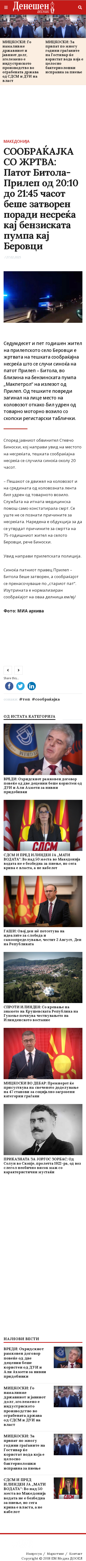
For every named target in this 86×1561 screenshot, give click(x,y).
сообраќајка (47, 699)
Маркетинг (55, 1554)
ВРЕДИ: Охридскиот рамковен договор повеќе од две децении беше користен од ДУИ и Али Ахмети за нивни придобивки (43, 785)
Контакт (75, 1554)
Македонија (17, 141)
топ (26, 699)
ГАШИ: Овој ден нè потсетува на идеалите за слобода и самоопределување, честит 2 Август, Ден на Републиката (42, 937)
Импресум (34, 1554)
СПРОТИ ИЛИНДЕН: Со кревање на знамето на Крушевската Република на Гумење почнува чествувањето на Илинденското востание (41, 1013)
